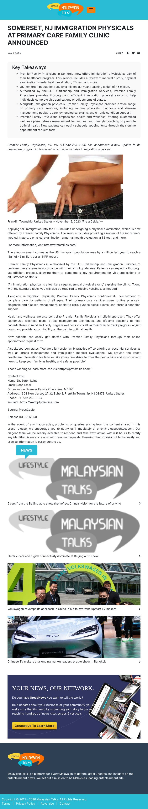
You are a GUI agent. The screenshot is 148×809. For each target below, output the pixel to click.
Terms (6, 803)
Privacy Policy (25, 803)
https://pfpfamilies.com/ (60, 245)
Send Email (24, 385)
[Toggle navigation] (91, 10)
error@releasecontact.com (115, 428)
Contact (65, 803)
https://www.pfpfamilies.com (39, 402)
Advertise (47, 803)
